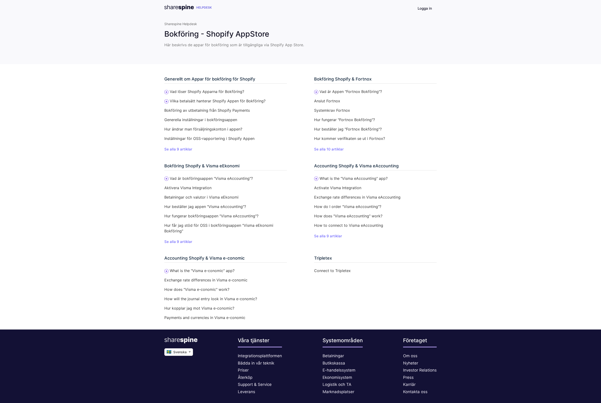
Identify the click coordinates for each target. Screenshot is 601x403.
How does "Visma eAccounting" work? (348, 216)
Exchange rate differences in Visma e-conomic (205, 280)
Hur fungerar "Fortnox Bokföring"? (344, 119)
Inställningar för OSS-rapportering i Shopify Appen (209, 138)
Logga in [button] (425, 8)
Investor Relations (420, 370)
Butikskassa (334, 363)
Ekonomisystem (337, 377)
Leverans (246, 391)
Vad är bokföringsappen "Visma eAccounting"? (211, 178)
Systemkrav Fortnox (332, 110)
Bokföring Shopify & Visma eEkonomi (201, 165)
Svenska (178, 351)
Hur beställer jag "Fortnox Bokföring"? (348, 129)
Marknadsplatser (338, 391)
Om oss (410, 355)
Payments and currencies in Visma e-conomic (204, 317)
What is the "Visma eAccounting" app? (354, 178)
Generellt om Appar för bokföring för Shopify (209, 79)
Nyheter (410, 363)
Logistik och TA (337, 384)
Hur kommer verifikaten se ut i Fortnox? (349, 138)
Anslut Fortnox (327, 101)
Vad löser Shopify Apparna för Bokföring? (207, 91)
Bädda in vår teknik (256, 363)
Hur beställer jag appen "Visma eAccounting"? (205, 206)
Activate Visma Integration (337, 187)
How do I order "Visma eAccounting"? (347, 206)
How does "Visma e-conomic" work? (196, 289)
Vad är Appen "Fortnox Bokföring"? (351, 91)
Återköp (245, 377)
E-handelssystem (339, 370)
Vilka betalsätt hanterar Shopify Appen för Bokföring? (218, 101)
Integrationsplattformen (260, 355)
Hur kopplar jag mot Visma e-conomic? (199, 308)
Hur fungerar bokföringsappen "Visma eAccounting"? (211, 216)
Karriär (409, 384)
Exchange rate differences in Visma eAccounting (357, 197)
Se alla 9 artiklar (178, 149)
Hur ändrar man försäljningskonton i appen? (203, 129)
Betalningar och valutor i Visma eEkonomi (201, 197)
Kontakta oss (415, 391)
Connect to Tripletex (332, 270)
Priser (243, 370)
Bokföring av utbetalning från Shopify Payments (207, 110)
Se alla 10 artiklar (329, 149)
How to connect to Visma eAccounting (348, 225)
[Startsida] (188, 9)
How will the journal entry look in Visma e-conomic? (210, 298)
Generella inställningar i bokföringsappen (200, 119)
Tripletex (323, 258)
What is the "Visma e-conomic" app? (202, 270)
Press (408, 377)
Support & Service (255, 384)
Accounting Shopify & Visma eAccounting (356, 165)
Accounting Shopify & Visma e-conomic (204, 258)
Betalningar (333, 355)
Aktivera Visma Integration (188, 187)
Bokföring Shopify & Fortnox (343, 79)
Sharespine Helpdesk (180, 24)
